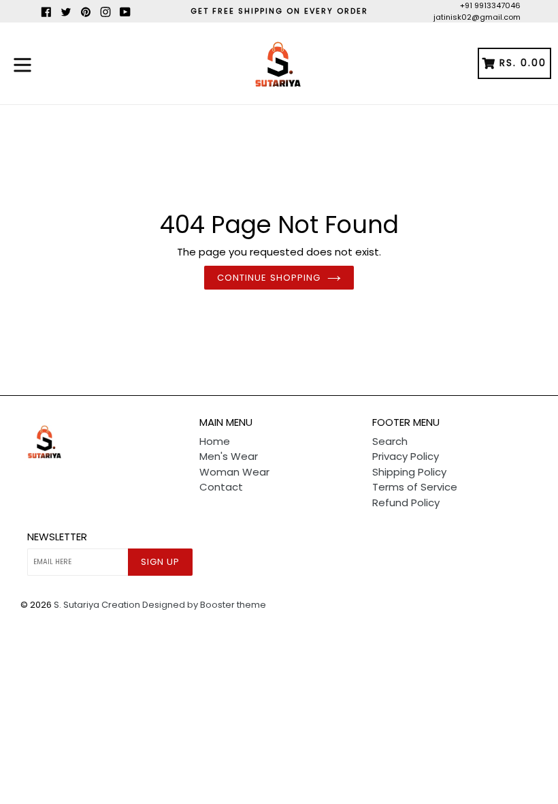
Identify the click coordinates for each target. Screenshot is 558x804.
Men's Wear (228, 456)
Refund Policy (406, 502)
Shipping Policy (409, 472)
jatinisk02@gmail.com (477, 17)
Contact (221, 487)
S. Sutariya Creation (97, 604)
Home (214, 441)
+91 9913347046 (490, 5)
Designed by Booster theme (204, 604)
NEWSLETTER (57, 537)
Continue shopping (269, 277)
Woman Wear (234, 472)
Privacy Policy (405, 456)
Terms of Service (414, 487)
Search (390, 441)
